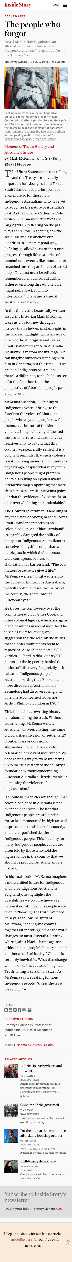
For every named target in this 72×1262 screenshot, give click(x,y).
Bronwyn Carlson (16, 62)
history (37, 1044)
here (59, 1209)
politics (49, 1044)
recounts (29, 131)
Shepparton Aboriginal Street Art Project (30, 138)
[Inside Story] (23, 4)
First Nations (22, 1044)
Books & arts (14, 16)
